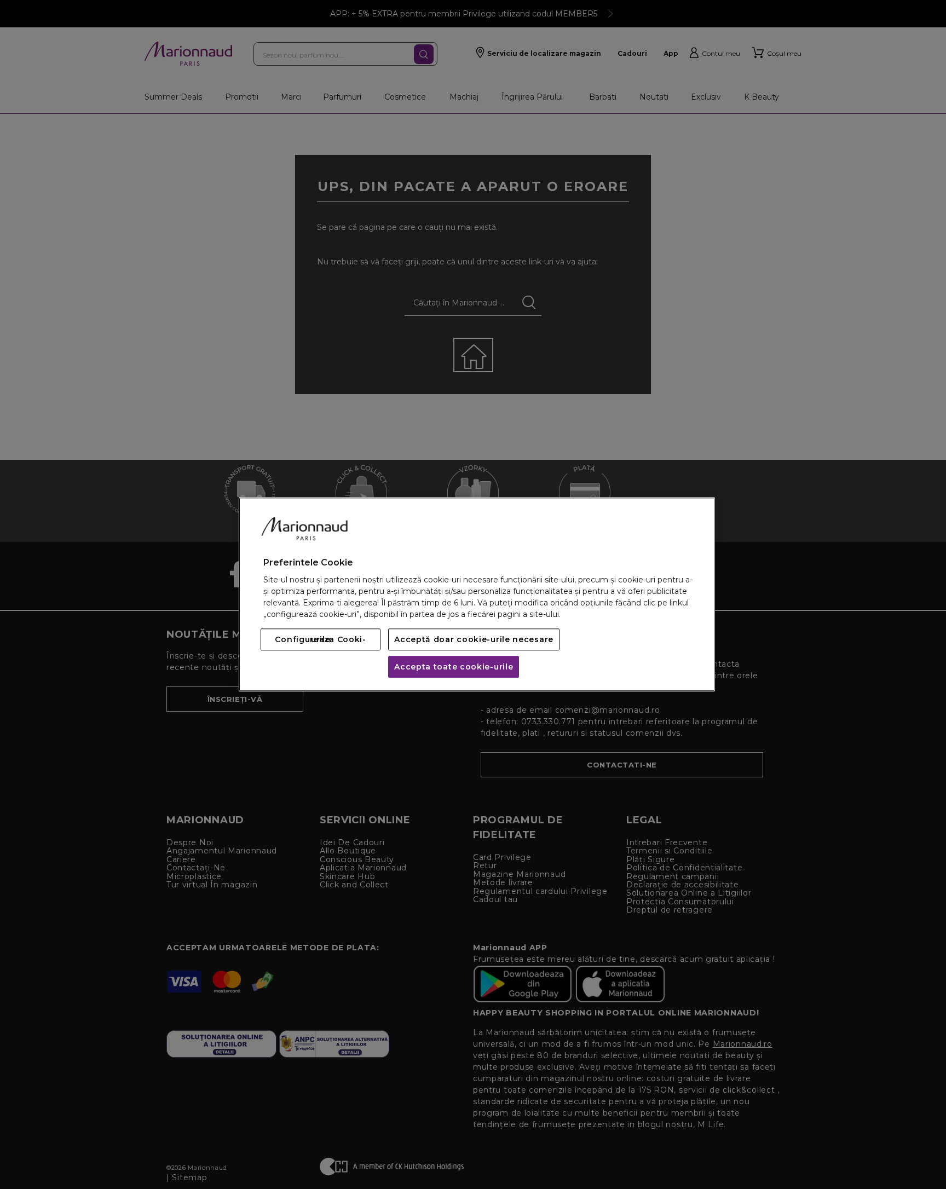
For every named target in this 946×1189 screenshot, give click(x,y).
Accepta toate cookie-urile (453, 667)
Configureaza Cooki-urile (320, 640)
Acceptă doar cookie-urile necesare (473, 640)
